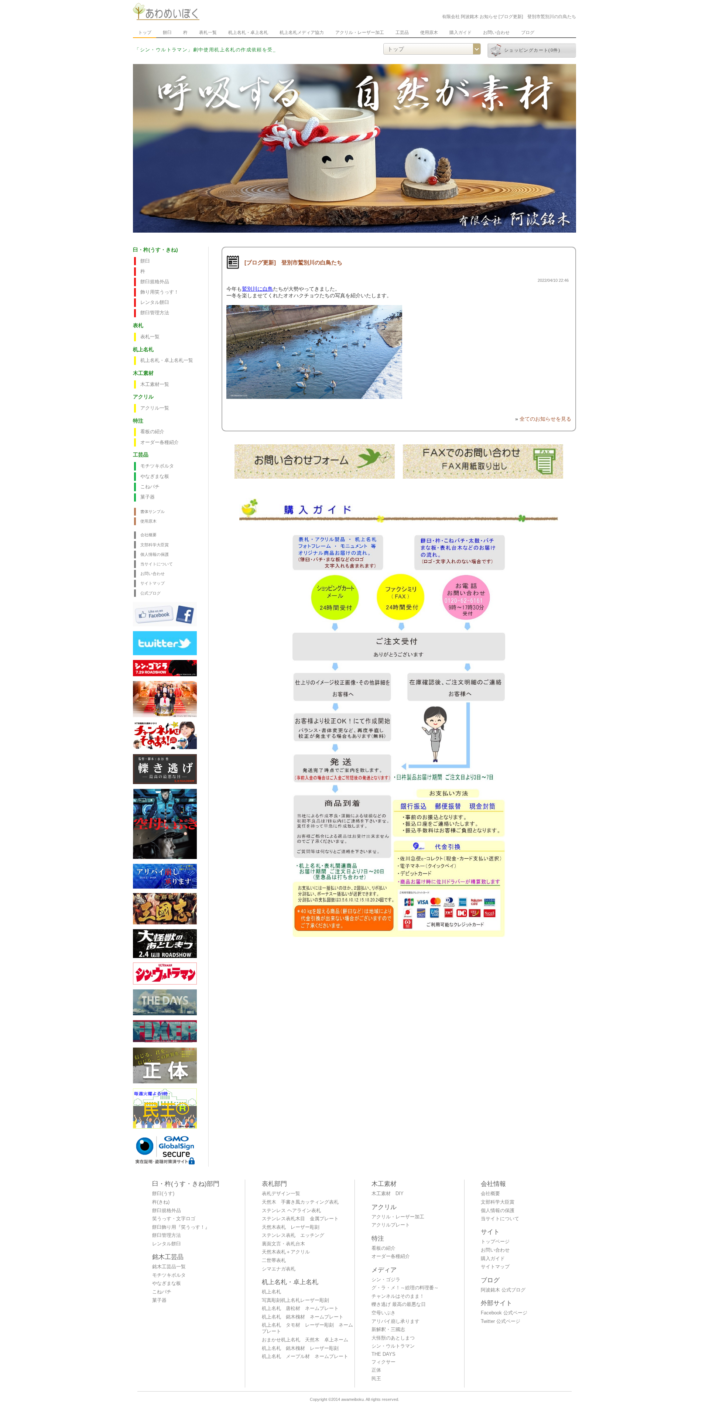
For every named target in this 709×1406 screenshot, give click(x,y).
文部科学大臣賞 (154, 545)
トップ (144, 32)
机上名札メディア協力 (302, 32)
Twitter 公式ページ (500, 1321)
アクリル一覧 (154, 408)
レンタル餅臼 (154, 302)
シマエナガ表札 (278, 1269)
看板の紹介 (152, 431)
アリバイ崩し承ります (395, 1321)
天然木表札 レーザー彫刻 (290, 1227)
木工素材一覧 (154, 384)
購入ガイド (460, 32)
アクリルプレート (390, 1225)
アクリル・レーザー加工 (359, 32)
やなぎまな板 (154, 476)
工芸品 (402, 32)
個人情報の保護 (154, 554)
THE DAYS (383, 1354)
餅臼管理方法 (154, 312)
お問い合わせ (496, 32)
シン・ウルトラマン (393, 1346)
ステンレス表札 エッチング (293, 1235)
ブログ (527, 32)
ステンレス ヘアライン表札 (291, 1210)
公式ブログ (150, 593)
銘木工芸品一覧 (169, 1266)
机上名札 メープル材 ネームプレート (305, 1356)
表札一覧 (208, 32)
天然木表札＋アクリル (286, 1252)
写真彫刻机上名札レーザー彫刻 (295, 1300)
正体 (376, 1370)
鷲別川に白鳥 (257, 289)
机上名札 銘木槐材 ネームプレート (302, 1317)
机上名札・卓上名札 (248, 32)
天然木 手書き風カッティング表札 (300, 1202)
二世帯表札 (274, 1260)
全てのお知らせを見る (545, 419)
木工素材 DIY (387, 1193)
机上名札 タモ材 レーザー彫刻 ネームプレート (307, 1328)
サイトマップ (152, 583)
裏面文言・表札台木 (283, 1243)
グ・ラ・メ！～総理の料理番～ (405, 1287)
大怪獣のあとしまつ (393, 1338)
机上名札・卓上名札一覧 (166, 360)
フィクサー (383, 1362)
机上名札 (271, 1291)
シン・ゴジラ (385, 1279)
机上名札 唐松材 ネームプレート (300, 1308)
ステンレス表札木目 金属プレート (300, 1218)
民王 (376, 1378)
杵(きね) (160, 1202)
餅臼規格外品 (154, 281)
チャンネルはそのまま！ (397, 1296)
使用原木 (429, 32)
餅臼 (167, 32)
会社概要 (148, 535)
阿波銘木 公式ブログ (503, 1290)
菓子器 (147, 497)
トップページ (495, 1241)
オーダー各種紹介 (159, 442)
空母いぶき (383, 1313)
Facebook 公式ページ (504, 1313)
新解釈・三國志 (388, 1329)
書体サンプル (152, 511)
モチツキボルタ (157, 466)
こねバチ (150, 486)
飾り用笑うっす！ (159, 292)
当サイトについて (156, 564)
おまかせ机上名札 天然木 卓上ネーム (305, 1339)
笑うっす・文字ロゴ (173, 1218)
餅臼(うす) (163, 1193)
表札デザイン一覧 (281, 1193)
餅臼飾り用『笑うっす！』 (181, 1227)
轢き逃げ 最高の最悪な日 (398, 1304)
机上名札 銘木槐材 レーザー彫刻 (300, 1348)
